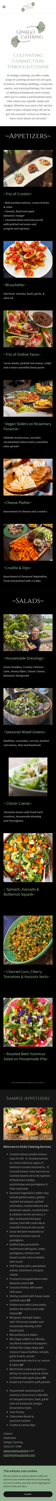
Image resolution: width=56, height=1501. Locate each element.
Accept (28, 1494)
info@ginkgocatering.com (19, 1455)
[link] (28, 7)
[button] (5, 7)
